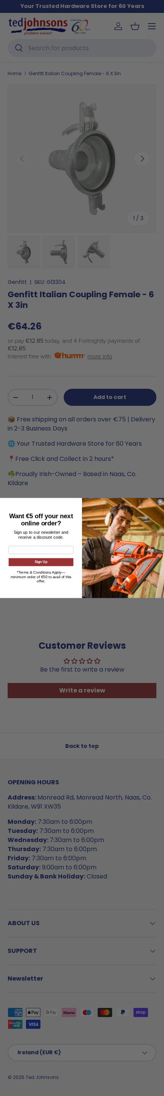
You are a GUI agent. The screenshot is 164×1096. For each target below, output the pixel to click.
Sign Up (41, 562)
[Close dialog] (160, 502)
